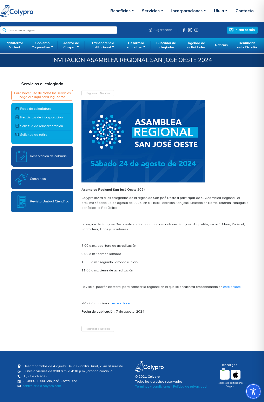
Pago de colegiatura (35, 109)
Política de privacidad (190, 386)
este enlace (232, 287)
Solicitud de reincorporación (41, 126)
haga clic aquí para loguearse (42, 97)
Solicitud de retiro (33, 135)
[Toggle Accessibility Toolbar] (253, 391)
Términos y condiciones (153, 386)
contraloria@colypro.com (42, 386)
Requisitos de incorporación (41, 117)
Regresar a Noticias (98, 93)
